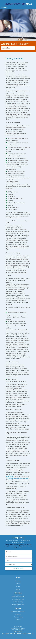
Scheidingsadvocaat (18, 599)
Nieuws (18, 583)
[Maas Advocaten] (18, 4)
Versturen (18, 568)
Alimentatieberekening (18, 604)
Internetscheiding (18, 602)
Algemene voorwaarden (18, 611)
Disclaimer (18, 614)
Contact (18, 589)
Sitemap (18, 619)
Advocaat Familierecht (18, 596)
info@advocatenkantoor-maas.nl (18, 634)
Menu (5, 7)
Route (18, 586)
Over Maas (18, 581)
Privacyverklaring (18, 617)
